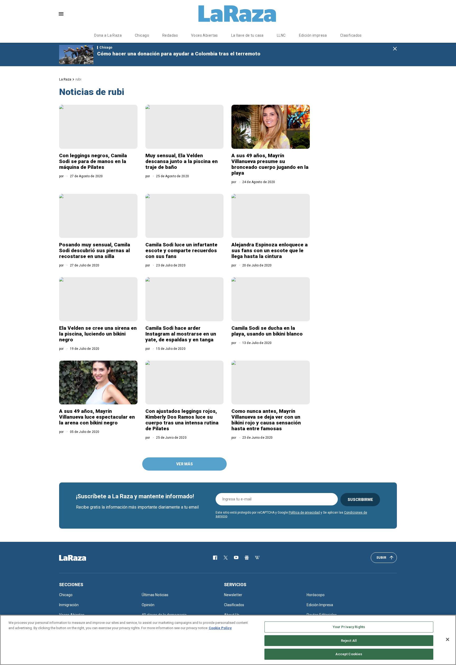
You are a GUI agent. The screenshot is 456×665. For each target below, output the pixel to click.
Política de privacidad (304, 512)
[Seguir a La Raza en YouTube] (236, 557)
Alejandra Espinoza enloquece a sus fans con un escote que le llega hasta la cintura (269, 250)
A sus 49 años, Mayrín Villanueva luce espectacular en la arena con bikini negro (97, 417)
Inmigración (69, 605)
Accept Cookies (348, 654)
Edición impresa (313, 35)
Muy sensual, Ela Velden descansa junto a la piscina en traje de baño (181, 161)
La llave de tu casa (247, 35)
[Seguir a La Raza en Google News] (246, 557)
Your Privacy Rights (349, 627)
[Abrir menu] (61, 14)
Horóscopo (316, 595)
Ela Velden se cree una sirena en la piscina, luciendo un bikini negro (98, 334)
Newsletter (233, 595)
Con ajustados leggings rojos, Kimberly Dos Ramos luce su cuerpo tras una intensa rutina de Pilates (181, 420)
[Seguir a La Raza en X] (225, 557)
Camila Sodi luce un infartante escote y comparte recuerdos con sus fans (181, 250)
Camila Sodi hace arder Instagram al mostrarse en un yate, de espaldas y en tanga (180, 334)
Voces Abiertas (204, 35)
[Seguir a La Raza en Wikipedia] (257, 557)
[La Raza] (237, 13)
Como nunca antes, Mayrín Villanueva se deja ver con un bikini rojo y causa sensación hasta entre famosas (266, 420)
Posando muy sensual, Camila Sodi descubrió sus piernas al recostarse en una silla (94, 250)
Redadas (170, 35)
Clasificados (351, 35)
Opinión (148, 605)
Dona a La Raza (108, 35)
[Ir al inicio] (80, 557)
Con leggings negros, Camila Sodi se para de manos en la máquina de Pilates (93, 161)
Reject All (349, 641)
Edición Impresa (320, 605)
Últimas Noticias (155, 595)
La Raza (65, 79)
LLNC (281, 35)
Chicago (142, 35)
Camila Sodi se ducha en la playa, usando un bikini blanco (267, 331)
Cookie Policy (220, 628)
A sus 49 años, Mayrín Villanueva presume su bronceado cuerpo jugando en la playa (269, 164)
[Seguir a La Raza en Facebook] (215, 557)
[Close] (447, 639)
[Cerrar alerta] (395, 49)
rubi (78, 79)
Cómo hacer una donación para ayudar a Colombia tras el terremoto (178, 54)
